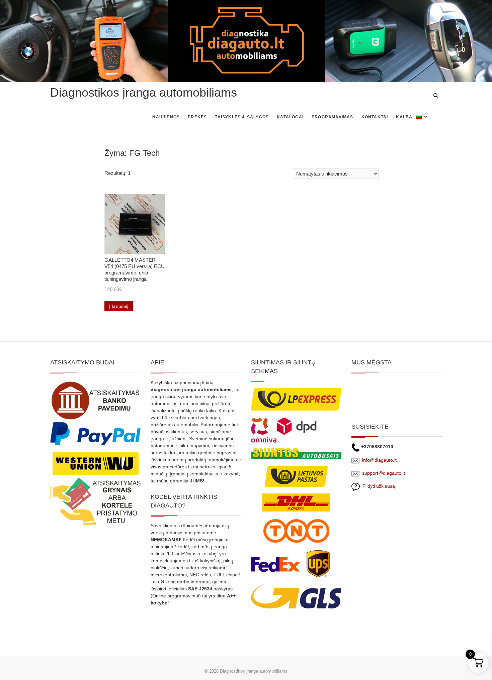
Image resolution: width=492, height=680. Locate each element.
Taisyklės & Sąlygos (242, 117)
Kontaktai (374, 117)
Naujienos (166, 117)
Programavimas (332, 117)
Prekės (197, 117)
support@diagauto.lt (383, 473)
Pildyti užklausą (377, 486)
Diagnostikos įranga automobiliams (143, 92)
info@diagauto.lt (379, 460)
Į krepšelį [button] (118, 306)
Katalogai (290, 117)
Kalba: (405, 117)
